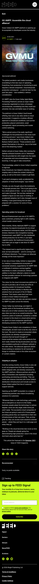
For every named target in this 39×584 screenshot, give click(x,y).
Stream (4, 543)
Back (4, 14)
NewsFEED (6, 548)
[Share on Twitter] (3, 454)
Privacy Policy (7, 576)
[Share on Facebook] (7, 454)
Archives (5, 554)
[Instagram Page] (3, 558)
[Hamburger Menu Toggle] (34, 4)
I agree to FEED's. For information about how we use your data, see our (17, 509)
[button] (34, 4)
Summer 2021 (30, 440)
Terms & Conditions (9, 572)
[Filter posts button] (35, 463)
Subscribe (19, 517)
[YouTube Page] (11, 558)
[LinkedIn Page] (7, 558)
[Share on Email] (12, 454)
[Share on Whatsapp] (16, 454)
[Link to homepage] (9, 4)
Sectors (5, 537)
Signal (4, 532)
